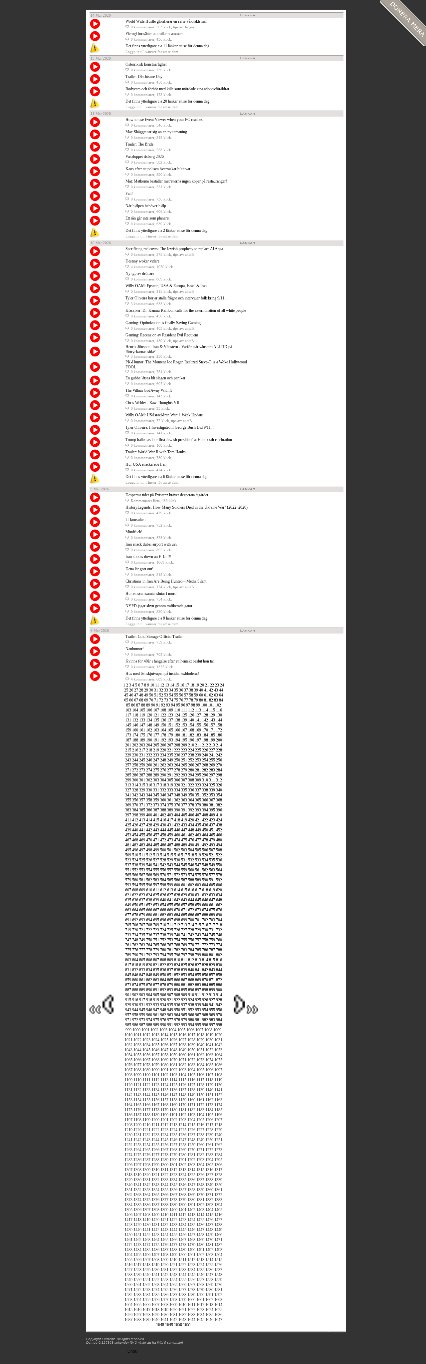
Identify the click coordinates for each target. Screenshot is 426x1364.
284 (219, 770)
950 (177, 1010)
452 (219, 830)
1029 (200, 1040)
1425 (200, 1219)
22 (212, 685)
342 (135, 795)
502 (177, 850)
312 (219, 780)
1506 (137, 1259)
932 (149, 1005)
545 (184, 865)
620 (219, 890)
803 (128, 960)
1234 (164, 1135)
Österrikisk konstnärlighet (145, 64)
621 (128, 895)
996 (205, 1025)
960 (149, 1015)
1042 (218, 1045)
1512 (191, 1259)
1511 (182, 1259)
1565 (173, 1284)
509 (128, 855)
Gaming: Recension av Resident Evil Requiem (161, 335)
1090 (155, 1070)
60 (201, 695)
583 (156, 880)
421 (198, 820)
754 (177, 940)
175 (142, 735)
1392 (200, 1204)
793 (156, 955)
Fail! (129, 193)
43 (216, 690)
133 (142, 720)
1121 (137, 1085)
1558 (209, 1279)
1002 (154, 1030)
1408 (146, 1214)
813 (198, 960)
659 (198, 905)
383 (128, 810)
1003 (163, 1030)
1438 (218, 1224)
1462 (137, 1239)
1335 (182, 1179)
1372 (218, 1194)
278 (177, 770)
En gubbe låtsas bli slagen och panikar (155, 378)
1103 (173, 1075)
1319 (137, 1174)
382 (219, 805)
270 (219, 765)
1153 (128, 1100)
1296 (128, 1164)
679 (142, 915)
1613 (209, 1304)
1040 (200, 1045)
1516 (128, 1264)
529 (170, 860)
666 (149, 910)
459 (170, 835)
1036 (164, 1045)
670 (177, 910)
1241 (128, 1139)
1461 (128, 1239)
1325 (191, 1174)
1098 (128, 1075)
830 (219, 965)
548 (205, 865)
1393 (209, 1204)
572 (177, 875)
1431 (155, 1224)
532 (191, 860)
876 (149, 985)
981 (198, 1020)
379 (198, 805)
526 (149, 860)
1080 (164, 1065)
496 (135, 850)
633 (212, 895)
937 (184, 1005)
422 (205, 820)
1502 (200, 1254)
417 (170, 820)
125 (184, 715)
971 (128, 1020)
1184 (209, 1110)
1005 (181, 1030)
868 (191, 980)
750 (149, 940)
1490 (191, 1249)
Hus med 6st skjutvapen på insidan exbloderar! (162, 673)
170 (205, 730)
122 (163, 715)
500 (163, 850)
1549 (128, 1279)
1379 (182, 1199)
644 (191, 900)
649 (128, 905)
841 (198, 970)
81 (206, 700)
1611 (191, 1304)
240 (205, 755)
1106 (200, 1075)
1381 (200, 1199)
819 (142, 965)
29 (146, 690)
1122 (146, 1085)
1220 (137, 1130)
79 (196, 700)
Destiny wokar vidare (142, 261)
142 (205, 720)
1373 (128, 1199)
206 (163, 745)
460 (177, 835)
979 (184, 1020)
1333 (164, 1179)
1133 (146, 1090)
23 (217, 685)
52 (161, 695)
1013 (155, 1035)
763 (142, 945)
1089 (146, 1070)
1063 (209, 1055)
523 (128, 860)
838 (177, 970)
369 (128, 805)
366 (205, 800)
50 (151, 695)
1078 (146, 1065)
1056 (146, 1055)
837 (170, 970)
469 (142, 840)
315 (142, 785)
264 (177, 765)
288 (149, 775)
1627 (137, 1314)
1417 (128, 1219)
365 (198, 800)
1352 (137, 1189)
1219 (128, 1130)
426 (135, 825)
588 (191, 880)
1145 (155, 1095)
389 (170, 810)
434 (191, 825)
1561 (137, 1284)
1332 (155, 1179)
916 (135, 1000)
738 (163, 935)
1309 (146, 1169)
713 (184, 925)
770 (191, 945)
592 (219, 880)
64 (221, 695)
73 (166, 700)
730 (205, 930)
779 (156, 950)
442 (149, 830)
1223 (164, 1130)
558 (177, 870)
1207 (218, 1120)
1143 (137, 1095)
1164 (128, 1105)
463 (198, 835)
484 (149, 845)
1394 (218, 1204)
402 (163, 815)
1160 (191, 1100)
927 (212, 1000)
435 (198, 825)
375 (170, 805)
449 (198, 830)
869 (198, 980)
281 (198, 770)
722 (149, 930)
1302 (182, 1164)
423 (212, 820)
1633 (191, 1314)
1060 (182, 1055)
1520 (164, 1264)
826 (191, 965)
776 (135, 950)
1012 (146, 1035)
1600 (191, 1299)
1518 (146, 1264)
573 (184, 875)
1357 (182, 1189)
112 (191, 710)
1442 (155, 1229)
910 (191, 995)
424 (219, 820)
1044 (137, 1050)
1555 (182, 1279)
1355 (164, 1189)
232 (149, 755)
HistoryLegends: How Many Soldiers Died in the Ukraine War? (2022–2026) (186, 507)
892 (163, 990)
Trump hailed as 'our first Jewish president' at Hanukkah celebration (178, 439)
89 (148, 705)
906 (163, 995)
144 (219, 720)
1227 (200, 1130)
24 (222, 685)
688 (205, 915)
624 (149, 895)
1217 (209, 1125)
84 (221, 700)
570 (163, 875)
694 (149, 920)
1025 (164, 1040)
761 (128, 945)
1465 (164, 1239)
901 (128, 995)
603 (198, 885)
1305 (209, 1164)
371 (142, 805)
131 (128, 720)
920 (163, 1000)
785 (198, 950)
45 (126, 695)
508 (219, 850)
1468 (191, 1239)
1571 (128, 1289)
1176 (137, 1110)
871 (212, 980)
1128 (200, 1085)
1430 (146, 1224)
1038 (182, 1045)
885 (212, 985)
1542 (164, 1274)
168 (191, 730)
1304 (200, 1164)
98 (193, 705)
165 (170, 730)
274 (149, 770)
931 (142, 1005)
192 (163, 740)
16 (182, 685)
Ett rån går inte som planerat (147, 218)
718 (219, 925)
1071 (182, 1060)
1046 (155, 1050)
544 (177, 865)
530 (177, 860)
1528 (137, 1269)
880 (177, 985)
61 (206, 695)
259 (142, 765)
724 (163, 930)
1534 (191, 1269)
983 (212, 1020)
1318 (128, 1174)
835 (156, 970)
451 (212, 830)
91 (158, 705)
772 (205, 945)
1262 (218, 1144)
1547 (209, 1274)
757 (198, 940)
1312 (173, 1169)
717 (212, 925)
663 (128, 910)
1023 (146, 1040)
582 (149, 880)
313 (128, 785)
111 (184, 710)
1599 (182, 1299)
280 (191, 770)
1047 (164, 1050)
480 (219, 840)
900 (219, 990)
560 (191, 870)
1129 (209, 1085)
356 (135, 800)
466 (219, 835)
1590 (200, 1294)
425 (128, 825)
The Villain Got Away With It (148, 390)
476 (191, 840)
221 (170, 750)
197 (198, 740)
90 (153, 705)
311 (212, 780)
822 (163, 965)
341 (128, 795)
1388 (164, 1204)
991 (170, 1025)
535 (212, 860)
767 (170, 945)
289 (156, 775)
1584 (146, 1294)
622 (135, 895)
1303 (191, 1164)
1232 (146, 1135)
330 (149, 790)
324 (205, 785)
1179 (164, 1110)
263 (170, 765)
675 (212, 910)
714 (191, 925)
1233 (155, 1135)
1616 (137, 1309)
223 (184, 750)
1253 (137, 1144)
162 (149, 730)
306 (177, 780)
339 (212, 790)
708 (149, 925)
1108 (218, 1075)
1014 (164, 1035)
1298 (146, 1164)
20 (202, 685)
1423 (182, 1219)
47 (136, 695)
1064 (218, 1055)
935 (170, 1005)
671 (184, 910)
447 (184, 830)
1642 (173, 1319)
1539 (137, 1274)
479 (212, 840)
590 (205, 880)
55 (176, 695)
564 (219, 870)
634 (219, 895)
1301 (173, 1164)
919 (156, 1000)
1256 (164, 1144)
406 (191, 815)
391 (184, 810)
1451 (137, 1234)
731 (212, 930)
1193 (191, 1115)
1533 (182, 1269)
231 (142, 755)
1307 (128, 1169)
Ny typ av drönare (139, 273)
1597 (164, 1299)
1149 (191, 1095)
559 (184, 870)
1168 (164, 1105)
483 (142, 845)
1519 (155, 1264)
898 (205, 990)
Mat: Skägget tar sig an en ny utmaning (156, 132)
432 (177, 825)
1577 (182, 1289)
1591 (209, 1294)
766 (163, 945)
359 (156, 800)
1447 (200, 1229)
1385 (137, 1204)
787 (212, 950)
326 (219, 785)
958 (135, 1015)
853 (184, 975)
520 (205, 855)
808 (163, 960)
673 (198, 910)
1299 (155, 1164)
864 (163, 980)
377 (184, 805)
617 (198, 890)
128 (205, 715)
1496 (146, 1254)
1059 (173, 1055)
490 (191, 845)
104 (135, 710)
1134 (155, 1090)
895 (184, 990)
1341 (137, 1184)
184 (205, 735)
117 (128, 715)
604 (205, 885)
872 (219, 980)
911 (198, 995)
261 (156, 765)
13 (167, 685)
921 (170, 1000)
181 (184, 735)
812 (191, 960)
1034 (146, 1045)
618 (205, 890)
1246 (173, 1139)
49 (146, 695)
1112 (155, 1080)
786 (205, 950)
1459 (209, 1234)
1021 (128, 1040)
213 (212, 745)
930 (135, 1005)
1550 (137, 1279)
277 (170, 770)
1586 (164, 1294)
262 (163, 765)
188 (135, 740)
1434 (182, 1224)
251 (184, 760)
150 (163, 725)
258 (135, 765)
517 (184, 855)
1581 (218, 1289)
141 (198, 720)
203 (142, 745)
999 (128, 1030)
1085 (209, 1065)
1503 (209, 1254)
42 (211, 690)
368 (219, 800)
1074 (209, 1060)
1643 (182, 1319)
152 (177, 725)
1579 (200, 1289)
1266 (155, 1149)
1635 (209, 1314)
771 (198, 945)
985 (128, 1025)
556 (163, 870)
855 (198, 975)
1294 (209, 1159)
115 (212, 710)
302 (149, 780)
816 (219, 960)
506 (205, 850)
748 (135, 940)
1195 (209, 1115)
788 (219, 950)
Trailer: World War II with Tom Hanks (155, 452)
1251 (218, 1139)
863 (156, 980)
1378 (173, 1199)
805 (142, 960)
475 (184, 840)
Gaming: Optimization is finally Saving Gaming (163, 322)
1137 (182, 1090)
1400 (173, 1209)
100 (204, 705)
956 (219, 1010)
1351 (128, 1189)
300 (135, 780)
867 (184, 980)
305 (170, 780)
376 (177, 805)
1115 (182, 1080)
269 (212, 765)
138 (177, 720)
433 (184, 825)
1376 (155, 1199)
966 (191, 1015)
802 (219, 955)
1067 (146, 1060)
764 (149, 945)
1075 (218, 1060)
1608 (164, 1304)
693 (142, 920)
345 (156, 795)
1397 (146, 1209)
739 (170, 935)
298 (219, 775)
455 (142, 835)
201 (128, 745)
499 (156, 850)
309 (198, 780)
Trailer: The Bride (139, 144)
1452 (146, 1234)
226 (205, 750)
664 (135, 910)
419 (184, 820)
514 (163, 855)
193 (170, 740)
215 (128, 750)
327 (128, 790)
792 (149, 955)
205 (156, 745)
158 (219, 725)
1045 (146, 1050)
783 (184, 950)
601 (184, 885)
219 (156, 750)
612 (163, 890)
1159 (182, 1100)
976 (163, 1020)
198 (205, 740)
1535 (200, 1269)
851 (170, 975)
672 (191, 910)
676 (219, 910)
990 (163, 1025)
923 (184, 1000)
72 (161, 700)
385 (142, 810)
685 (184, 915)
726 (177, 930)
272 (135, 770)
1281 (191, 1154)
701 (198, 920)
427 (142, 825)
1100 (146, 1075)
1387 (155, 1204)
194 (177, 740)
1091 (164, 1070)
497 (142, 850)
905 (156, 995)
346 (163, 795)
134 (149, 720)
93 (168, 705)
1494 (128, 1254)
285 (128, 775)
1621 (182, 1309)
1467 (182, 1239)
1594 (137, 1299)
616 (191, 890)
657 (184, 905)
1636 (218, 1314)
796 (177, 955)
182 (191, 735)
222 (177, 750)
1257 (173, 1144)
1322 (164, 1174)
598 (163, 885)
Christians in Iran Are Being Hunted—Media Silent (165, 581)
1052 (209, 1050)
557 (170, 870)
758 (205, 940)
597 (156, 885)
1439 (128, 1229)
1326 (200, 1174)
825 (184, 965)
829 (212, 965)
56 (181, 695)
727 (184, 930)
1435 (191, 1224)
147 (142, 725)
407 (198, 815)
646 (205, 900)
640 (163, 900)
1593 (128, 1299)
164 (163, 730)
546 (191, 865)
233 (156, 755)
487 (170, 845)
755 (184, 940)
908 (177, 995)
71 (156, 700)
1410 (164, 1214)
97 (188, 705)
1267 (164, 1149)
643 (184, 900)
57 (186, 695)
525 (142, 860)
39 (196, 690)
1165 (137, 1105)
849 (156, 975)
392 (191, 810)
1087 (128, 1070)
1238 (200, 1135)
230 (135, 755)
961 (156, 1015)
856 (205, 975)
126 (191, 715)
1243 (146, 1139)
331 (156, 790)
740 (177, 935)
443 (156, 830)
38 (191, 690)
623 (142, 895)
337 (198, 790)
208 (177, 745)
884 (205, 985)
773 (212, 945)
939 (198, 1005)
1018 (200, 1035)
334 (177, 790)
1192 (182, 1115)
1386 (146, 1204)
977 (170, 1020)
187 (128, 740)
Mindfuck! (133, 532)
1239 (209, 1135)
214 (219, 745)
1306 (218, 1164)
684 (177, 915)
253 (198, 760)
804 (135, 960)
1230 (128, 1135)
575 (198, 875)
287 (142, 775)
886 (219, 985)
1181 (182, 1110)
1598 (173, 1299)
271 (128, 770)
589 (198, 880)
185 (212, 735)
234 (163, 755)
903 (142, 995)
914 (219, 995)
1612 (200, 1304)
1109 (128, 1080)
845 (128, 975)
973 (142, 1020)
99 (198, 705)
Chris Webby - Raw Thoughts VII (152, 402)
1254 (146, 1144)
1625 (218, 1309)
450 (205, 830)
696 (163, 920)
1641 (164, 1319)
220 (163, 750)
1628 (146, 1314)
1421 (164, 1219)
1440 (137, 1229)
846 (135, 975)
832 (135, 970)
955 (212, 1010)
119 (142, 715)
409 (212, 815)
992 (177, 1025)
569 (156, 875)
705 (128, 925)
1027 (182, 1040)
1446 (191, 1229)
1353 (146, 1189)
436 (205, 825)
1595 (146, 1299)
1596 (155, 1299)
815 (212, 960)
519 (198, 855)
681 (156, 915)
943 (128, 1010)
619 (212, 890)
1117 (200, 1080)
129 (212, 715)
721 (142, 930)
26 (131, 690)
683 (170, 915)
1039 (191, 1045)
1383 (218, 1199)
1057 (155, 1055)
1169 (173, 1105)
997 (212, 1025)
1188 (146, 1115)
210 (191, 745)
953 (198, 1010)
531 (184, 860)
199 (212, 740)
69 (146, 700)
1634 (200, 1314)
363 (184, 800)
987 (142, 1025)
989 (156, 1025)
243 (128, 760)
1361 (218, 1189)
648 (219, 900)
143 (212, 720)
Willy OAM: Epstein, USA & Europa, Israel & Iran (166, 285)
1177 (146, 1110)
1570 (218, 1284)
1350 (218, 1184)
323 (198, 785)
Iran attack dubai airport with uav (151, 544)
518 (191, 855)
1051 (200, 1050)
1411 (173, 1214)
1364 (146, 1194)
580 (135, 880)
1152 (218, 1095)
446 (177, 830)
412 (135, 820)
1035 (155, 1045)
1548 (218, 1274)
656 (177, 905)
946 (149, 1010)
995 (198, 1025)
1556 (191, 1279)
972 (135, 1020)
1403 (200, 1209)
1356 (173, 1189)
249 (170, 760)
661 (212, 905)
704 (219, 920)
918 (149, 1000)
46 (131, 695)
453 (128, 835)
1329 (128, 1179)
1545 (191, 1274)
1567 (191, 1284)
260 (149, 765)
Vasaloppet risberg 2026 (144, 156)
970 (219, 1015)
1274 (128, 1154)
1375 (146, 1199)
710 (163, 925)
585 (170, 880)
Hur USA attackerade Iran (145, 464)
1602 (209, 1299)
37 (186, 690)
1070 (173, 1060)
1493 (218, 1249)
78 (191, 700)
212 (205, 745)
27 (136, 690)
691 (128, 920)
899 (212, 990)
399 (142, 815)
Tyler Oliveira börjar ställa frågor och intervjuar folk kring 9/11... (176, 298)
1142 (128, 1095)
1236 (182, 1135)
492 (205, 845)
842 (205, 970)
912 (205, 995)
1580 (209, 1289)
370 (135, 805)
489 (184, 845)
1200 (155, 1120)
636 (135, 900)
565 (128, 875)
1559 (218, 1279)
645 (198, 900)
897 (198, 990)
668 (163, 910)
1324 (182, 1174)
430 (163, 825)
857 (212, 975)
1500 (182, 1254)
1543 (173, 1274)
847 (142, 975)
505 (198, 850)
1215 (191, 1125)
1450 (128, 1234)
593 (128, 885)
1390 (182, 1204)
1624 (209, 1309)
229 (128, 755)
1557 (200, 1279)
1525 (209, 1264)
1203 (182, 1120)
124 (177, 715)
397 (128, 815)
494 (219, 845)
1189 (155, 1115)
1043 (128, 1050)
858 (219, 975)
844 (219, 970)
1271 (200, 1149)
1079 (155, 1065)
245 (142, 760)
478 (205, 840)
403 (170, 815)
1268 (173, 1149)
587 (184, 880)
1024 (155, 1040)
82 (211, 700)
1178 (155, 1110)
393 (198, 810)
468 (135, 840)
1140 (209, 1090)
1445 (182, 1229)
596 (149, 885)
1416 (218, 1214)
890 (149, 990)
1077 (137, 1065)
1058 (164, 1055)
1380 (191, 1199)
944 (135, 1010)
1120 (128, 1085)
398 (135, 815)
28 (141, 690)
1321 (155, 1174)
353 (212, 795)
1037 (173, 1045)
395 (212, 810)
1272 (209, 1149)
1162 (209, 1100)
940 (205, 1005)
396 (219, 810)
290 (163, 775)
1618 (155, 1309)
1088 (137, 1070)
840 (191, 970)
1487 (164, 1249)
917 (142, 1000)
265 (184, 765)
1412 (182, 1214)
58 (191, 695)
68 (141, 700)
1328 (218, 1174)
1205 (200, 1120)
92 (163, 705)
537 (128, 865)
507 (212, 850)
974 (149, 1020)
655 (170, 905)
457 (156, 835)
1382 (209, 1199)
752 (163, 940)
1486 (155, 1249)
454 (135, 835)
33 (166, 690)
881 (184, 985)
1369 (191, 1194)
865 (170, 980)
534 (205, 860)
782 (177, 950)
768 (177, 945)
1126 (182, 1085)
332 (163, 790)
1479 (191, 1244)
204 (149, 745)
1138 (191, 1090)
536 (219, 860)
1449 (218, 1229)
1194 (200, 1115)
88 (143, 705)
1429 (137, 1224)
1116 (191, 1080)
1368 (182, 1194)
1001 (145, 1030)
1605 (137, 1304)
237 (184, 755)
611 (156, 890)
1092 (173, 1070)
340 (219, 790)
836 (163, 970)
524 (135, 860)
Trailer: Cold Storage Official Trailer (154, 636)
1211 (155, 1125)
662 (219, 905)
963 (170, 1015)
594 (135, 885)
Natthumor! (134, 649)
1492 (209, 1249)
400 (149, 815)
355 (128, 800)
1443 (164, 1229)
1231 (137, 1135)
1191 (173, 1115)
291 (170, 775)
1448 (209, 1229)
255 (212, 760)
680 (149, 915)
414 (149, 820)
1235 (173, 1135)
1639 (146, 1319)
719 (128, 930)
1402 (191, 1209)
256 (219, 760)
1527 (128, 1269)
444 (163, 830)
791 (142, 955)
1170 (182, 1105)
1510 (173, 1259)
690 (219, 915)
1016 (182, 1035)
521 (212, 855)
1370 (200, 1194)
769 (184, 945)
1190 (164, 1115)
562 (205, 870)
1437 (209, 1224)
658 (191, 905)
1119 (218, 1080)
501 (170, 850)
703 (212, 920)
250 (177, 760)
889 (142, 990)
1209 (137, 1125)
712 (177, 925)
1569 (209, 1284)
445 (170, 830)
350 (191, 795)
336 (191, 790)
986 (135, 1025)
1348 (200, 1184)
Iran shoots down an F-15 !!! (148, 556)
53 (166, 695)
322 (191, 785)
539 (142, 865)
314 (135, 785)
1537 (218, 1269)
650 (135, 905)
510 (135, 855)
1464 (155, 1239)
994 (191, 1025)
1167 (155, 1105)
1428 (128, 1224)
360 (163, 800)
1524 (200, 1264)
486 (163, 845)
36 (181, 690)
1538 (128, 1274)
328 (135, 790)
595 (142, 885)
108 (163, 710)
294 (191, 775)
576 (205, 875)
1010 (128, 1035)
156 (205, 725)
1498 (164, 1254)
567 (142, 875)
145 (128, 725)
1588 (182, 1294)
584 (163, 880)
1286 (137, 1159)
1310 (155, 1169)
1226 (191, 1130)
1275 (137, 1154)
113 (198, 710)
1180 (173, 1110)
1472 (128, 1244)
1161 (200, 1100)
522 (219, 855)
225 (198, 750)
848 (149, 975)
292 (177, 775)
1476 (164, 1244)
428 (149, 825)
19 (197, 685)
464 (205, 835)
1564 (164, 1284)
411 (128, 820)
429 (156, 825)
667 (156, 910)
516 (177, 855)
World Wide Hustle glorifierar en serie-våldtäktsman (166, 21)
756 (191, 940)
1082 (182, 1065)
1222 (155, 1130)
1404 (209, 1209)
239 (198, 755)
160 (135, 730)
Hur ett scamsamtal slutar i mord (150, 593)
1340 (128, 1184)
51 (156, 695)
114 (205, 710)
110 (177, 710)
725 (170, 930)
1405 (218, 1209)
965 (184, 1015)
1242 (137, 1139)
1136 (173, 1090)
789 (128, 955)
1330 (137, 1179)
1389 (173, 1204)
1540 (146, 1274)
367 (212, 800)
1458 (200, 1234)
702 (205, 920)
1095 (200, 1070)
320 (177, 785)
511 (142, 855)
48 (141, 695)
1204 (191, 1120)
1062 (200, 1055)
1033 (137, 1045)
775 (128, 950)
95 (178, 705)
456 (149, 835)
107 (156, 710)
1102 (164, 1075)
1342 (146, 1184)
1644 (191, 1319)
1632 (182, 1314)
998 (219, 1025)
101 (211, 705)
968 (205, 1015)
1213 (173, 1125)
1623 (200, 1309)
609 (142, 890)
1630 (164, 1314)
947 (156, 1010)
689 (212, 915)
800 (205, 955)
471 (156, 840)
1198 (137, 1120)
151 (170, 725)
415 (156, 820)
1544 (182, 1274)
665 (142, 910)
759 (212, 940)
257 (128, 765)
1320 (146, 1174)
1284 (218, 1154)
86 (133, 705)
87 (138, 705)
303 (156, 780)
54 (171, 695)
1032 (128, 1045)
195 (184, 740)
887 (128, 990)
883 (198, 985)
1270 (191, 1149)
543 (170, 865)
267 (198, 765)
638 (149, 900)
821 (156, 965)
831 (128, 970)
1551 (146, 1279)
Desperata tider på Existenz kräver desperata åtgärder (166, 495)
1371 (209, 1194)
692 (135, 920)
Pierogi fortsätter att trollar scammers (154, 33)
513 (156, 855)
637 (142, 900)
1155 (146, 1100)
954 (205, 1010)
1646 (209, 1319)
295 (198, 775)
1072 (191, 1060)
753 (170, 940)
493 (212, 845)
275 (156, 770)
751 (156, 940)
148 (149, 725)
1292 (191, 1159)
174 (135, 735)
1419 (146, 1219)
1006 (190, 1030)
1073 (200, 1060)
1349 (209, 1184)
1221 (146, 1130)
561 (198, 870)
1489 (182, 1249)
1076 (128, 1065)
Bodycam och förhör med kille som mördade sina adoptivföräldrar (177, 89)
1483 (128, 1249)
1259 (191, 1144)
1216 (200, 1125)
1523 (191, 1264)
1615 (128, 1309)
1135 (164, 1090)
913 (212, 995)
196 (191, 740)
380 (205, 805)
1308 (137, 1169)
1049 (182, 1050)
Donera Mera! (403, 23)
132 (135, 720)
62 (211, 695)
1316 (209, 1169)
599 (170, 885)
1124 (164, 1085)
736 (149, 935)
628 (177, 895)
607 (128, 890)
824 (177, 965)
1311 (164, 1169)
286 (135, 775)
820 (149, 965)
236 (177, 755)
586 (177, 880)
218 (149, 750)
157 (212, 725)
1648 (160, 1324)
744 (205, 935)
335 (184, 790)
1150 (200, 1095)
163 (156, 730)
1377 (164, 1199)
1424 (191, 1219)
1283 (209, 1154)
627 (170, 895)
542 (163, 865)
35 (176, 690)
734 (135, 935)
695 (156, 920)
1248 (191, 1139)
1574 (155, 1289)
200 (219, 740)
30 (151, 690)
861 (142, 980)
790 (135, 955)
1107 (209, 1075)
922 (177, 1000)
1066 (137, 1060)
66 (131, 700)
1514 (209, 1259)
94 (173, 705)
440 (135, 830)
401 (156, 815)
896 (191, 990)
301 (142, 780)
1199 (146, 1120)
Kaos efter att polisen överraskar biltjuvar (157, 169)
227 (212, 750)
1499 (173, 1254)
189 (142, 740)
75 (176, 700)
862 (149, 980)
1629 (155, 1314)
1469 (200, 1239)
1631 (173, 1314)
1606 (146, 1304)
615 (184, 890)
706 (135, 925)
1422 (173, 1219)
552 (135, 870)
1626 (128, 1314)
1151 (209, 1095)
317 (156, 785)
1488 (173, 1249)
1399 (164, 1209)
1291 (182, 1159)
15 (177, 685)
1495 (137, 1254)
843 (212, 970)
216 (135, 750)
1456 (182, 1234)
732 (219, 930)
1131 (128, 1090)
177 (156, 735)
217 (142, 750)
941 (212, 1005)
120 (149, 715)
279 (184, 770)
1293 (200, 1159)
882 (191, 985)
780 (163, 950)
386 (149, 810)
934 (163, 1005)
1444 (173, 1229)
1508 (155, 1259)
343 (142, 795)
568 (149, 875)
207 (170, 745)
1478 (182, 1244)
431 (170, 825)
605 (212, 885)
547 (198, 865)
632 (205, 895)
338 (205, 790)
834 (149, 970)
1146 (164, 1095)
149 (156, 725)
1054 (128, 1055)
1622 (191, 1309)
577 (212, 875)
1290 (173, 1159)
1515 (218, 1259)
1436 (200, 1224)
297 (212, 775)
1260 (200, 1144)
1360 (209, 1189)
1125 (173, 1085)
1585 (155, 1294)
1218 (218, 1125)
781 (170, 950)
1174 (218, 1105)
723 (156, 930)
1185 (218, 1110)
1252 (128, 1144)
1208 (128, 1125)
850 (163, 975)
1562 (146, 1284)
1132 (137, 1090)
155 (198, 725)
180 (177, 735)
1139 (200, 1090)
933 (156, 1005)
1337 (200, 1179)
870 (205, 980)
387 (156, 810)
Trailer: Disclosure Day (143, 76)
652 (149, 905)
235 (170, 755)
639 (156, 900)
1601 (200, 1299)
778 (149, 950)
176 (149, 735)
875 (142, 985)
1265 (146, 1149)
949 (170, 1010)
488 (177, 845)
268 (205, 765)
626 (163, 895)
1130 (218, 1085)
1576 (173, 1289)
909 (184, 995)
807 (156, 960)
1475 (155, 1244)
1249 (200, 1139)
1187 (137, 1115)
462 (191, 835)
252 (191, 760)
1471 (218, 1239)
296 (205, 775)
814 (205, 960)
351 (198, 795)
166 (177, 730)
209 (184, 745)
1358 (191, 1189)
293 (184, 775)
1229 (218, 1130)
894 (177, 990)
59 (196, 695)
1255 (155, 1144)
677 (128, 915)
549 (212, 865)
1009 (217, 1030)
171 (212, 730)
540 (149, 865)
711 (170, 925)
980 (191, 1020)
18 (192, 685)
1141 (218, 1090)
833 (142, 970)
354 (219, 795)
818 (135, 965)
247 (156, 760)
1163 (218, 1100)
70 (151, 700)
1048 (173, 1050)
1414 (200, 1214)
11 (157, 685)
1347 (191, 1184)
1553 (164, 1279)
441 (142, 830)
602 (191, 885)
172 (219, 730)
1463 (146, 1239)
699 (184, 920)
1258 (182, 1144)
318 (163, 785)
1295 (218, 1159)
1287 (146, 1159)
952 (191, 1010)
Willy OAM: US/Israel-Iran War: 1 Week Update (164, 415)
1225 (182, 1130)
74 (171, 700)
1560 (128, 1284)
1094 (191, 1070)
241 (212, 755)
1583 (137, 1294)
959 (142, 1015)
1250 (209, 1139)
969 (212, 1015)
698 (177, 920)
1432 (164, 1224)
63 (216, 695)
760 (219, 940)
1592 (218, 1294)
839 (184, 970)
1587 (173, 1294)
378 (191, 805)
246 (149, 760)
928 (219, 1000)
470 (149, 840)
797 (184, 955)
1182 (191, 1110)
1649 (169, 1324)
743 (198, 935)
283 (212, 770)
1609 (173, 1304)
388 (163, 810)
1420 (155, 1219)
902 (135, 995)
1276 (146, 1154)
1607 (155, 1304)
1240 (218, 1135)
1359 (200, 1189)
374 (163, 805)
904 (149, 995)
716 (205, 925)
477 (198, 840)
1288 (155, 1159)
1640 (155, 1319)
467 (128, 840)
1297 (137, 1164)
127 (198, 715)
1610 (182, 1304)
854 (191, 975)
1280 (182, 1154)
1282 (200, 1154)
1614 (218, 1304)
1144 (146, 1095)
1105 (191, 1075)
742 (191, 935)
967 (198, 1015)
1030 (209, 1040)
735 (142, 935)
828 (205, 965)
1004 (172, 1030)
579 (128, 880)
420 (191, 820)
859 (128, 980)
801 (212, 955)
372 (149, 805)
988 (149, 1025)
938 (191, 1005)
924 (191, 1000)
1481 (209, 1244)
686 (191, 915)
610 (149, 890)
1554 (173, 1279)
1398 (155, 1209)
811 (184, 960)
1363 (137, 1194)
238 (191, 755)
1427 (218, 1219)
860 (135, 980)
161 (142, 730)
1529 (146, 1269)
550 (219, 865)
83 (216, 700)
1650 (178, 1324)
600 (177, 885)
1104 (182, 1075)
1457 (191, 1234)
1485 (146, 1249)
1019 (209, 1035)
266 (191, 765)
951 (184, 1010)
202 (135, 745)
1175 (128, 1110)
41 (206, 690)
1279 (173, 1154)
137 (170, 720)
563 (212, 870)
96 (183, 705)
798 (191, 955)
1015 (173, 1035)
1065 (128, 1060)
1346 (182, 1184)
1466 (173, 1239)
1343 (155, 1184)
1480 (200, 1244)
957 (128, 1015)
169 (198, 730)
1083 (191, 1065)
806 (149, 960)
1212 (164, 1125)
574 (191, 875)
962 (163, 1015)
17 (187, 685)
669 (170, 910)
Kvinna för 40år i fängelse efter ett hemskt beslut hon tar (169, 661)
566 (135, 875)
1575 (164, 1289)
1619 (164, 1309)
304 (163, 780)
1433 (173, 1224)
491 (198, 845)
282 (205, 770)
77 (186, 700)
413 (142, 820)
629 (184, 895)
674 (205, 910)
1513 (200, 1259)
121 (156, 715)
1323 (173, 1174)
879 (170, 985)
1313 (182, 1169)
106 (149, 710)
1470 (209, 1239)
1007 (199, 1030)
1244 (155, 1139)
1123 (155, 1085)
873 (128, 985)
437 (212, 825)
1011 (137, 1035)
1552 (155, 1279)
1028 (191, 1040)
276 (163, 770)
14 (172, 685)
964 (177, 1015)
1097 (218, 1070)
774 (219, 945)
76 (181, 700)
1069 (164, 1060)
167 (184, 730)
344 (149, 795)
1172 (200, 1105)
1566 (182, 1284)
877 (156, 985)
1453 (155, 1234)
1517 (137, 1264)
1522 (182, 1264)
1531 (164, 1269)
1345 (173, 1184)
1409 (155, 1214)
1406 (128, 1214)
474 (177, 840)
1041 (209, 1045)
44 (221, 690)
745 (212, 935)
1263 (128, 1149)
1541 (155, 1274)
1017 (191, 1035)
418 (177, 820)
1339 (218, 1179)
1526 (218, 1264)
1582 (128, 1294)
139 (184, 720)
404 (177, 815)
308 (191, 780)
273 (142, 770)
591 (212, 880)
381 (212, 805)
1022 (137, 1040)
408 (205, 815)
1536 (209, 1269)
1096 (209, 1070)
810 (177, 960)
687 (198, 915)
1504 (218, 1254)
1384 (128, 1204)
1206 (209, 1120)
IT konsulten (135, 519)
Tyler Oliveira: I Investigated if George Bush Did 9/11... (169, 427)
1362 (128, 1194)
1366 (164, 1194)
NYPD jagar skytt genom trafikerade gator (158, 606)
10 (152, 685)
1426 (209, 1219)
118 (135, 715)
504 (191, 850)
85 (128, 705)
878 (163, 985)
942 (219, 1005)
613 (170, 890)
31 (156, 690)
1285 (128, 1159)
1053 (218, 1050)
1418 (137, 1219)
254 (205, 760)
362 (177, 800)
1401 (182, 1209)
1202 (173, 1120)
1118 (209, 1080)
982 (205, 1020)
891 (156, 990)
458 (163, 835)
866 (177, 980)
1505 (128, 1259)
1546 (200, 1274)
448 (191, 830)
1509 (164, 1259)
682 (163, 915)
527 (156, 860)
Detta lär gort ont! (139, 569)
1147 (173, 1095)
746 (219, 935)
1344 (164, 1184)
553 (142, 870)
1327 (209, 1174)
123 (170, 715)
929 (128, 1005)
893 (170, 990)
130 (219, 715)
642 (177, 900)
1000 (136, 1030)
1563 (155, 1284)
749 (142, 940)
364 (191, 800)
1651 (187, 1324)
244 (135, 760)
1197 (128, 1120)
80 (201, 700)
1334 (173, 1179)
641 (170, 900)
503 (184, 850)
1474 (146, 1244)
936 (177, 1005)
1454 (164, 1234)
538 (135, 865)
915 (128, 1000)
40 (201, 690)
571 (170, 875)
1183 (200, 1110)
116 (219, 710)
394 (205, 810)
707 (142, 925)
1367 (173, 1194)
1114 (173, 1080)
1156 (155, 1100)
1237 (191, 1135)
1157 (164, 1100)
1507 (146, 1259)
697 (170, 920)
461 (184, 835)
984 (219, 1020)
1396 (137, 1209)
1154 (137, 1100)
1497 (155, 1254)
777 (142, 950)
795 (170, 955)
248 (163, 760)
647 (212, 900)
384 (135, 810)
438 (219, 825)
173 (128, 735)
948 (163, 1010)
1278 (164, 1154)
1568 (200, 1284)
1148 (182, 1095)
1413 (191, 1214)
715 (198, 925)
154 (191, 725)
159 (128, 730)
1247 (182, 1139)
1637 (128, 1319)
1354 (155, 1189)
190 (149, 740)
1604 (128, 1304)
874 (135, 985)
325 (212, 785)
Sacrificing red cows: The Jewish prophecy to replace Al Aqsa (174, 248)
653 (156, 905)
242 (219, 755)
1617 (146, 1309)
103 (128, 710)
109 (170, 710)
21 (207, 685)
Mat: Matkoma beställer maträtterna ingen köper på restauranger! (176, 181)
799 (198, 955)
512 (149, 855)
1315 (200, 1169)
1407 (137, 1214)
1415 (209, 1214)
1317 (218, 1169)
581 (142, 880)
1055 (137, 1055)
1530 (155, 1269)
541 (156, 865)
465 (212, 835)
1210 (146, 1125)
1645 (200, 1319)
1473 (137, 1244)
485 (156, 845)
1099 (137, 1075)
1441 (146, 1229)
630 (191, 895)
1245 (164, 1139)
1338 (209, 1179)
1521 (173, 1264)
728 (191, 930)
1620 (173, 1309)
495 (128, 850)
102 (218, 705)
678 (135, 915)
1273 (218, 1149)
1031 (218, 1040)
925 (198, 1000)
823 (170, 965)
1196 (218, 1115)
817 (128, 965)
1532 (173, 1269)
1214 (182, 1125)
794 (163, 955)
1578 (191, 1289)
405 (184, 815)
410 (219, 815)
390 (177, 810)
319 (170, 785)
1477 (173, 1244)
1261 (209, 1144)
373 (156, 805)
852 (177, 975)
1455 (173, 1234)
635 (128, 900)
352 (205, 795)
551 (128, 870)
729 (198, 930)
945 (142, 1010)
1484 (137, 1249)
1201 (164, 1120)
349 (184, 795)
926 (205, 1000)
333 (170, 790)
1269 (182, 1149)
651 (142, 905)
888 (135, 990)
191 (156, 740)
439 (128, 830)
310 (205, 780)
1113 (164, 1080)
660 (205, 905)
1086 (218, 1065)
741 (184, 935)
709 (156, 925)
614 (177, 890)
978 (177, 1020)
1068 (155, 1060)
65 (126, 700)
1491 (200, 1249)
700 (191, 920)
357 (142, 800)
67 (136, 700)
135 (156, 720)
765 (156, 945)
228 (219, 750)
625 (156, 895)
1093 (182, 1070)
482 (135, 845)
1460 (218, 1234)
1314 (191, 1169)
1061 (191, 1055)
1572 (137, 1289)
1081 (173, 1065)
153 (184, 725)
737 (156, 935)
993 (184, 1025)
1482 (218, 1244)
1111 (146, 1080)
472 (163, 840)
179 (170, 735)
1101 (155, 1075)
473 (170, 840)
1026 (173, 1040)
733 (128, 935)
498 (149, 850)
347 (170, 795)
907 (170, 995)
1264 (137, 1149)
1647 (218, 1319)
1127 (191, 1085)
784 (191, 950)
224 (191, 750)
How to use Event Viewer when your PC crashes (164, 119)
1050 (191, 1050)
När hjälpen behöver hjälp (145, 206)
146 (135, 725)
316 (149, 785)
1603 (218, 1299)
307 (184, 780)
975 (156, 1020)
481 (128, 845)
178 (163, 735)
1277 (155, 1154)
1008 (208, 1030)
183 (198, 735)
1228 (209, 1130)
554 (149, 870)
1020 (218, 1035)
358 (149, 800)
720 (135, 930)
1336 (191, 1179)
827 (198, 965)
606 (219, 885)
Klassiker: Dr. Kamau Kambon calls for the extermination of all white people (185, 310)
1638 (137, 1319)
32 (161, 690)
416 (163, 820)
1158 (173, 1100)
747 (128, 940)
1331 (146, 1179)
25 (126, 690)
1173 (209, 1105)
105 (142, 710)
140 (191, 720)
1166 (146, 1105)
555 (156, 870)
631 (198, 895)
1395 (128, 1209)
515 (170, 855)
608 (135, 890)
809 (170, 960)
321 (184, 785)
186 (219, 735)
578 (219, 875)
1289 (164, 1159)
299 (128, 780)
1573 (146, 1289)
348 (177, 795)
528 (163, 860)
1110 (137, 1080)
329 (142, 790)
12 (162, 685)
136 (163, 720)
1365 (155, 1194)
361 (170, 800)
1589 (191, 1294)
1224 (173, 1130)
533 (198, 860)
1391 (191, 1204)
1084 (200, 1065)
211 (198, 745)
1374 (137, 1199)
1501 (191, 1254)
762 (135, 945)
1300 (164, 1164)
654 (163, 905)
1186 (128, 1115)
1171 (191, 1105)
